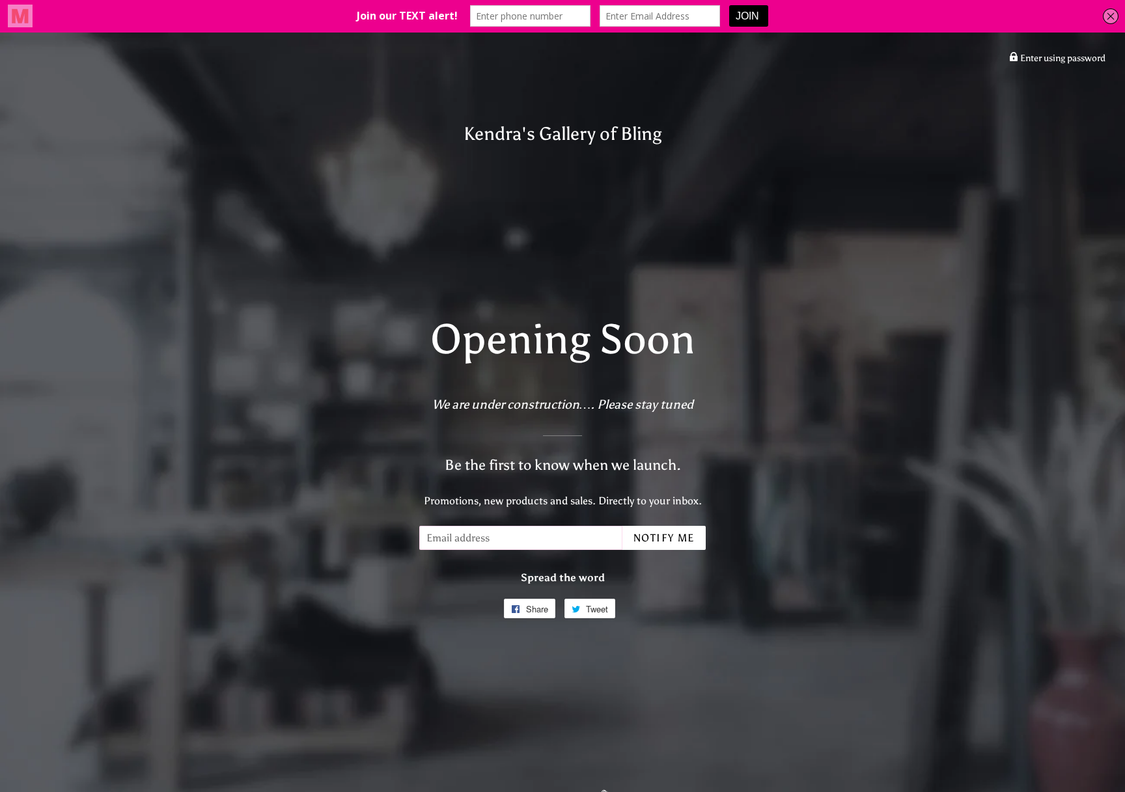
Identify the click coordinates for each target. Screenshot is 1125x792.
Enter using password (1061, 58)
